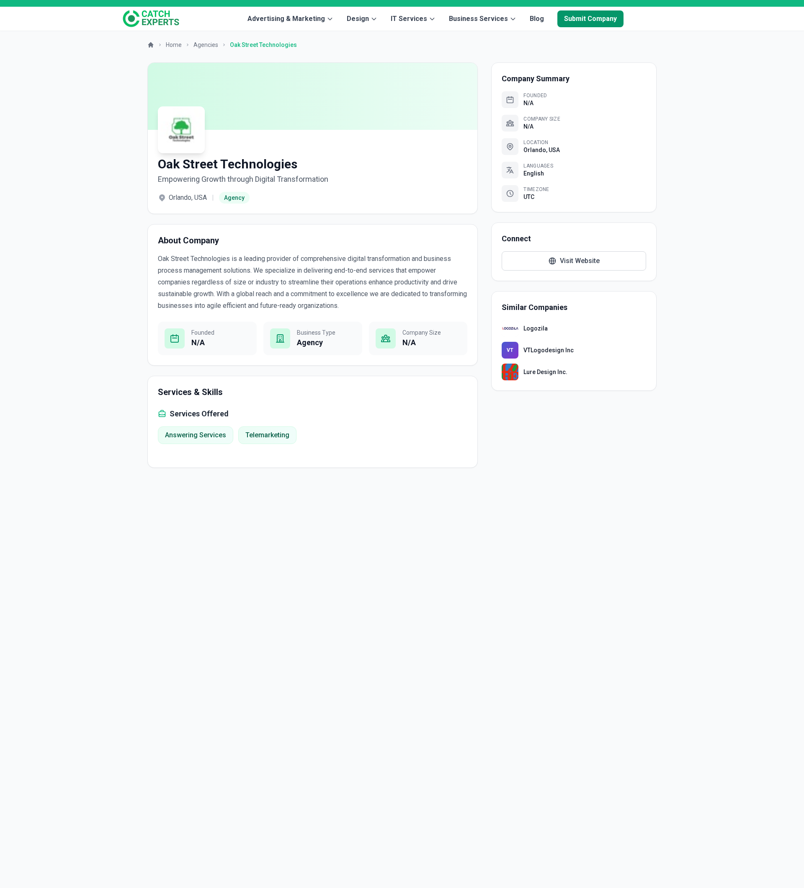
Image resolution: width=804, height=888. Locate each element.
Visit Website (580, 261)
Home (174, 44)
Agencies (205, 44)
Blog (537, 19)
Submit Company (590, 19)
